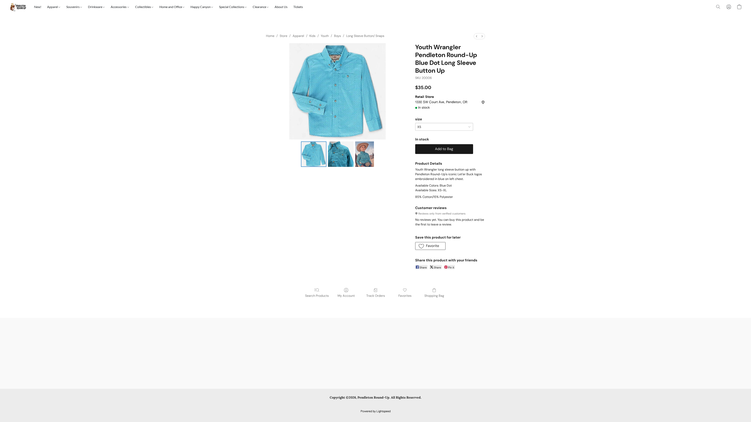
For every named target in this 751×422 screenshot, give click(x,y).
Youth (325, 36)
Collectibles (143, 7)
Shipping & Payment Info (372, 404)
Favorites (404, 296)
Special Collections (232, 7)
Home (270, 36)
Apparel (52, 7)
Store (283, 36)
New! (37, 7)
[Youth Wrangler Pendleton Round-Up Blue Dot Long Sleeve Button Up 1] (340, 154)
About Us (281, 7)
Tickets (298, 7)
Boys (337, 36)
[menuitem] (476, 36)
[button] (17, 7)
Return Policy (400, 404)
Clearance (260, 7)
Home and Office (171, 7)
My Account (346, 296)
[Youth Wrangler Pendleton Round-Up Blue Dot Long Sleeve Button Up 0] (313, 154)
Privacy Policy (343, 404)
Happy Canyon (200, 7)
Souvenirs (73, 7)
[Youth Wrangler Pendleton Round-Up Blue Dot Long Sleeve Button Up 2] (364, 154)
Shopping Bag (434, 296)
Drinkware (95, 7)
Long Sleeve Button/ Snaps (365, 36)
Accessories (119, 7)
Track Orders (375, 296)
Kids (312, 36)
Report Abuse (436, 404)
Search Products (317, 296)
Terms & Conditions (318, 404)
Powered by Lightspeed (376, 411)
